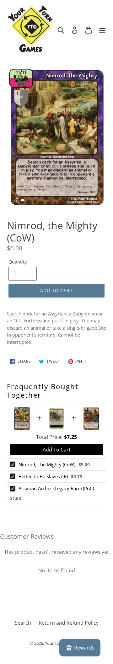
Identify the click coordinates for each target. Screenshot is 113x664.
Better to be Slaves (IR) (43, 476)
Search (23, 622)
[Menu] (102, 30)
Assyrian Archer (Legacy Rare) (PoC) (56, 488)
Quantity (17, 262)
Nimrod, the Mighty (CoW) (47, 464)
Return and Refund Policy (69, 622)
